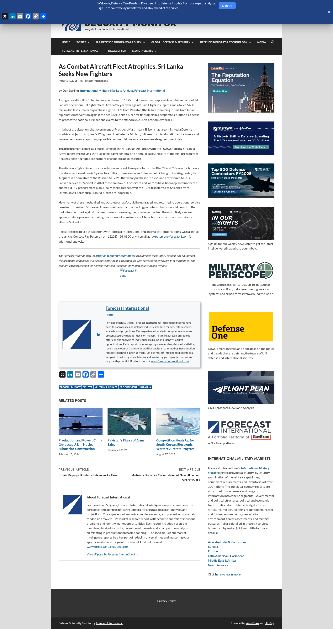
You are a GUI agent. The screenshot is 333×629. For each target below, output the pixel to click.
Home (66, 42)
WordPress (252, 623)
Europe (213, 551)
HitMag (269, 623)
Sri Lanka (145, 387)
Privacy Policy (166, 601)
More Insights (142, 50)
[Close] (329, 12)
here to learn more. (228, 574)
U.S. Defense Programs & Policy (118, 42)
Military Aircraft (106, 387)
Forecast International (80, 50)
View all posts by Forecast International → (113, 554)
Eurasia (213, 546)
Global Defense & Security (170, 42)
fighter (87, 387)
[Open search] (272, 42)
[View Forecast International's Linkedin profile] (98, 334)
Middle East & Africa (222, 560)
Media (261, 42)
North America (218, 565)
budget (76, 387)
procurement (128, 387)
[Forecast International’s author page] (76, 334)
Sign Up (227, 5)
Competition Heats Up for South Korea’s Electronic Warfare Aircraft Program (175, 444)
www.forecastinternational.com (170, 361)
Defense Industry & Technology (223, 42)
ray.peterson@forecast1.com (169, 236)
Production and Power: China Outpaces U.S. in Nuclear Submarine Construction (80, 444)
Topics (81, 42)
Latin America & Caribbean (226, 556)
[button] (109, 314)
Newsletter (117, 50)
